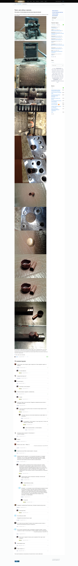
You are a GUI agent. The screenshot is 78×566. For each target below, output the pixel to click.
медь (56, 74)
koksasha (18, 367)
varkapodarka (18, 378)
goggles (54, 68)
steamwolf (18, 507)
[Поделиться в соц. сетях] (26, 356)
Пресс (16, 354)
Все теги (53, 62)
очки (57, 75)
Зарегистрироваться (58, 1)
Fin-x (17, 393)
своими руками (55, 78)
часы (59, 80)
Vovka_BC (18, 441)
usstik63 (52, 29)
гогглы (58, 69)
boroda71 (18, 461)
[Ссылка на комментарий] (26, 367)
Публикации (58, 24)
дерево (62, 69)
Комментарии (53, 24)
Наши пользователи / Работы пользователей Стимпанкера (55, 90)
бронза (53, 69)
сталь (20, 354)
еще (45, 1)
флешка (53, 80)
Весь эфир (52, 56)
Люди (34, 1)
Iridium (52, 50)
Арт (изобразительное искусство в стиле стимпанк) (56, 101)
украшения (60, 79)
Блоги (31, 1)
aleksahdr (17, 356)
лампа (62, 73)
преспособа (23, 354)
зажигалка (58, 70)
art (52, 68)
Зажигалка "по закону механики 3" (56, 39)
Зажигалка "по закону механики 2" (56, 36)
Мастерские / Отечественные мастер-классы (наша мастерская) (55, 95)
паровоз (60, 75)
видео (55, 69)
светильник (61, 76)
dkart (17, 550)
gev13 (17, 526)
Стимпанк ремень (54, 27)
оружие (55, 75)
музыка (62, 74)
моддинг (59, 74)
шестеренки (62, 80)
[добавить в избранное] (28, 356)
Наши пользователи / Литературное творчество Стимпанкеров (55, 109)
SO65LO (18, 405)
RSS (52, 19)
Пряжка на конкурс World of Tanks (56, 30)
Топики (28, 1)
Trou (17, 545)
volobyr (26, 429)
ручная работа (56, 76)
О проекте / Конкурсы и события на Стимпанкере (56, 107)
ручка (52, 76)
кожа (53, 73)
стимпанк (55, 79)
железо (19, 354)
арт (62, 68)
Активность (37, 1)
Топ (52, 87)
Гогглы (52, 54)
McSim (18, 533)
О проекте (41, 1)
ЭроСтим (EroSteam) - (54, 104)
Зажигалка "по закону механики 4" (56, 48)
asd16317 (18, 447)
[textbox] (57, 65)
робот (62, 75)
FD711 (17, 436)
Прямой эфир (54, 23)
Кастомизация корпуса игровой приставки (57, 44)
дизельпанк (54, 70)
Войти (63, 1)
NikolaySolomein (53, 26)
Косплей (59, 73)
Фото (56, 80)
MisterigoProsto (53, 32)
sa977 (17, 383)
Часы (52, 42)
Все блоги (52, 113)
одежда (53, 75)
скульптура (61, 78)
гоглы (60, 69)
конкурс (56, 73)
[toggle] (41, 12)
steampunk (58, 68)
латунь (53, 74)
